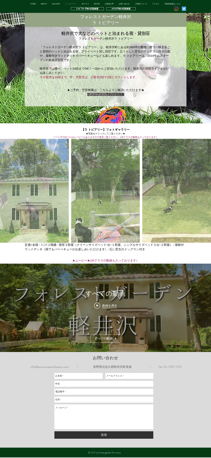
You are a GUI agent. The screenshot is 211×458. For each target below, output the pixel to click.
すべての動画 (103, 338)
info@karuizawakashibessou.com (49, 367)
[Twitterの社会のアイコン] (184, 9)
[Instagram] (176, 9)
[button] (141, 3)
